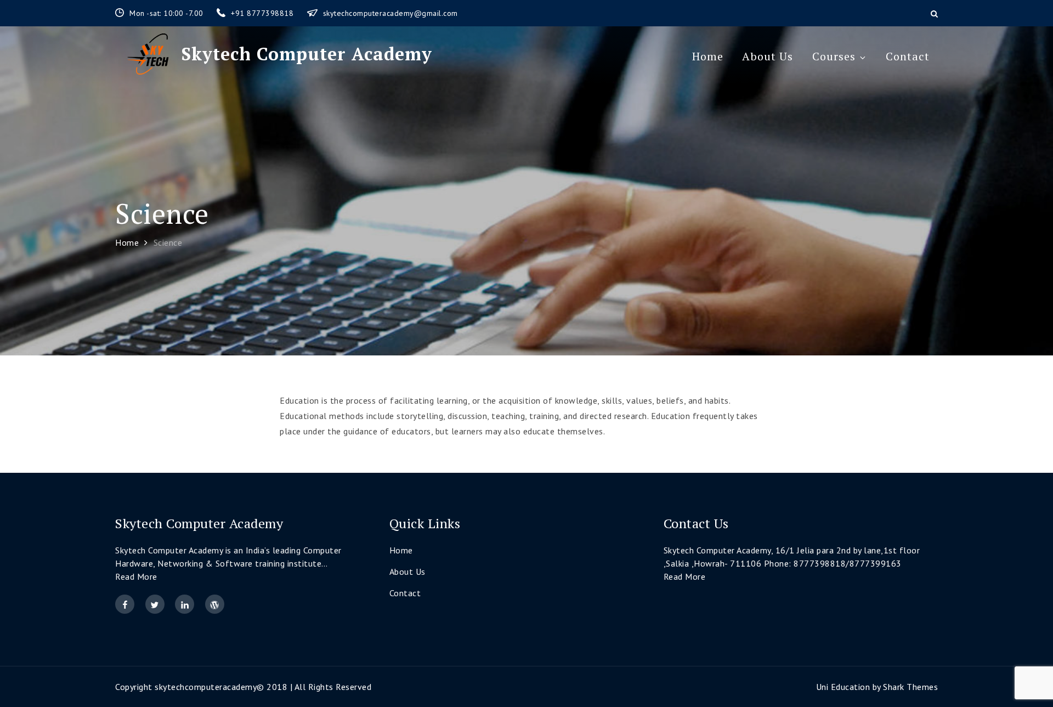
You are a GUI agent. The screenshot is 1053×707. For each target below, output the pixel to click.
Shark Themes (910, 686)
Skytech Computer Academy (306, 53)
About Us (767, 56)
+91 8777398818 (263, 13)
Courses (834, 56)
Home (707, 56)
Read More (136, 576)
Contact (908, 56)
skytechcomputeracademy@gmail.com (390, 13)
